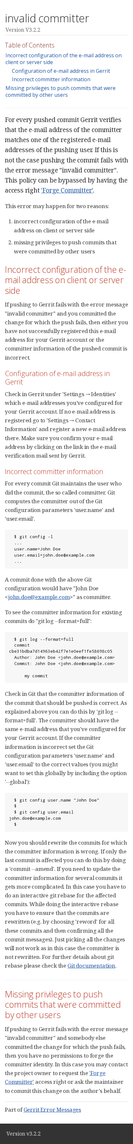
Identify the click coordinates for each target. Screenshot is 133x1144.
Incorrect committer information (51, 79)
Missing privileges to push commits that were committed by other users (60, 91)
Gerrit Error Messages (52, 1109)
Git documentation (91, 965)
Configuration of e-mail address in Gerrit (61, 70)
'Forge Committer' (67, 190)
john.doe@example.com (39, 597)
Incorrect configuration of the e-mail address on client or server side (63, 59)
